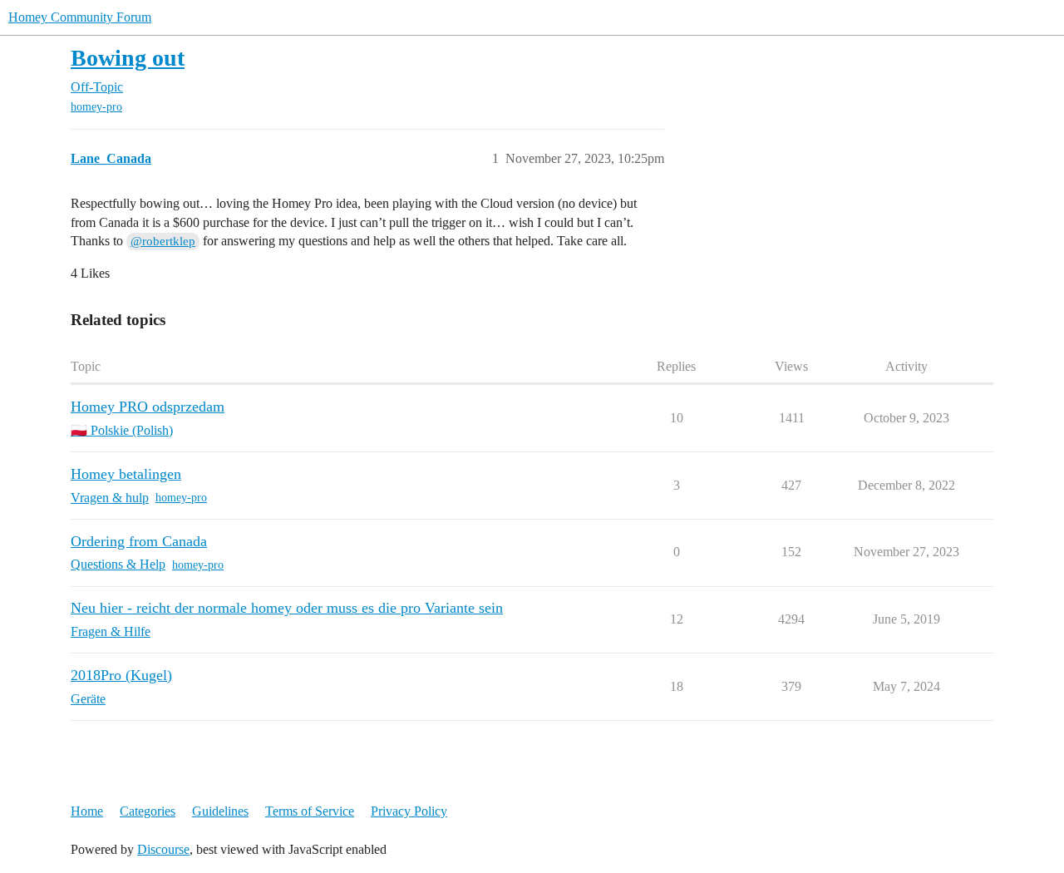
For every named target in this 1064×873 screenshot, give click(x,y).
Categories (147, 811)
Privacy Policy (409, 811)
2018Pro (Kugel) (121, 675)
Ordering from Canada (139, 541)
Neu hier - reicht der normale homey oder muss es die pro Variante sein (287, 607)
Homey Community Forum (79, 17)
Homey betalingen (126, 474)
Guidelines (220, 811)
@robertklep (163, 241)
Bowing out (128, 58)
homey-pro (96, 107)
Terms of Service (309, 811)
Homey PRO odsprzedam (147, 406)
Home (87, 811)
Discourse (163, 849)
